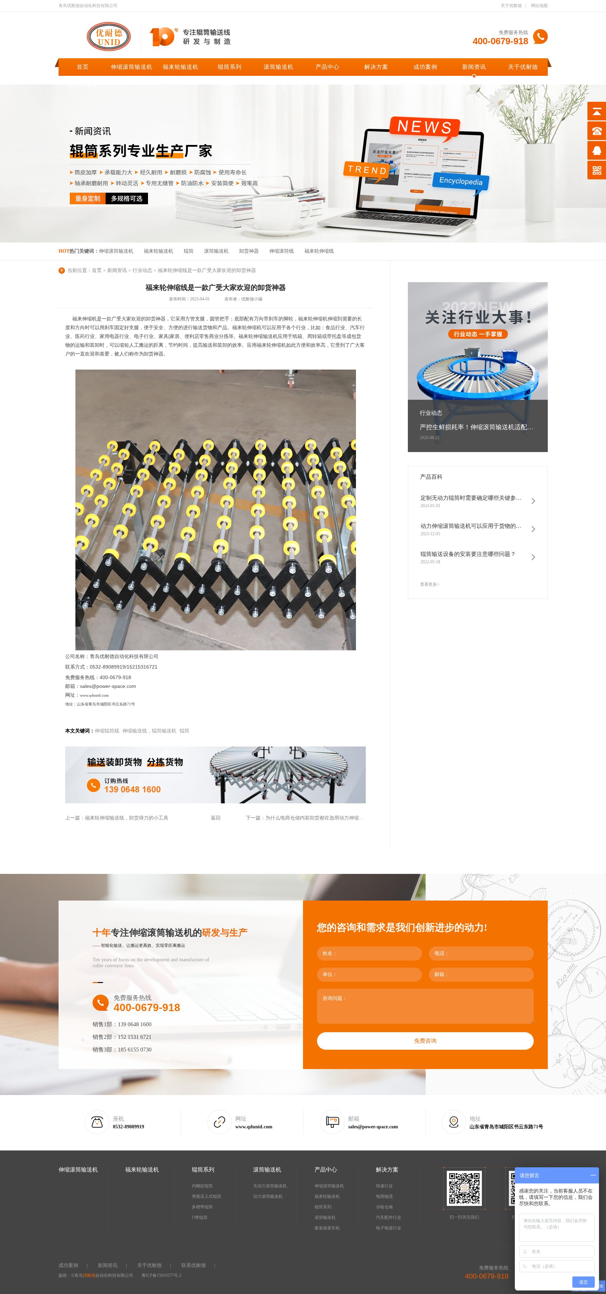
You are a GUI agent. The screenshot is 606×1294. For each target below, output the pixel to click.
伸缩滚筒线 (281, 251)
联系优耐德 (83, 85)
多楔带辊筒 (202, 1207)
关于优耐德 (511, 5)
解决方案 (376, 67)
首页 (83, 67)
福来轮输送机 (180, 67)
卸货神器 (249, 251)
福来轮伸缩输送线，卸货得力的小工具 (126, 818)
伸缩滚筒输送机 (132, 67)
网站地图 (539, 5)
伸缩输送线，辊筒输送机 (149, 731)
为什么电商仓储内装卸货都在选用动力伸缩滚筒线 (319, 818)
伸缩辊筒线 (107, 731)
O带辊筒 (200, 1217)
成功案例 (425, 67)
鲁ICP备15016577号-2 (161, 1275)
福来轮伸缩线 (319, 251)
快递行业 (384, 1185)
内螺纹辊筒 (202, 1185)
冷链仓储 (384, 1207)
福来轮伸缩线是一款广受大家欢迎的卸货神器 (207, 270)
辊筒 (189, 251)
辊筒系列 (230, 67)
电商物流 (384, 1196)
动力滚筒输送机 (268, 1196)
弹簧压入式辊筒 (206, 1196)
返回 (216, 818)
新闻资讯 (474, 67)
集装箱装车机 (327, 1228)
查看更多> (429, 584)
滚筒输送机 (279, 67)
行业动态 (142, 270)
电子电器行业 (388, 1228)
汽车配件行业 (388, 1217)
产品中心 (327, 67)
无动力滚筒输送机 (270, 1185)
